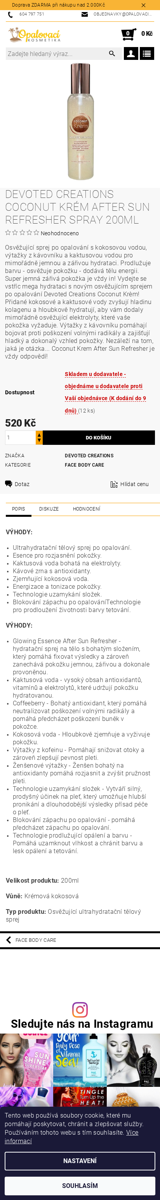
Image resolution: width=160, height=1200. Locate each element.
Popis (18, 509)
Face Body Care (84, 465)
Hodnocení (87, 509)
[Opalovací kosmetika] (34, 34)
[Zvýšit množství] (39, 434)
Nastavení (80, 1161)
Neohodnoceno (60, 233)
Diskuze (49, 509)
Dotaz (22, 484)
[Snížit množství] (39, 441)
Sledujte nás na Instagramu (82, 1024)
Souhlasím (80, 1186)
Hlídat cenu (134, 484)
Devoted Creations (89, 455)
